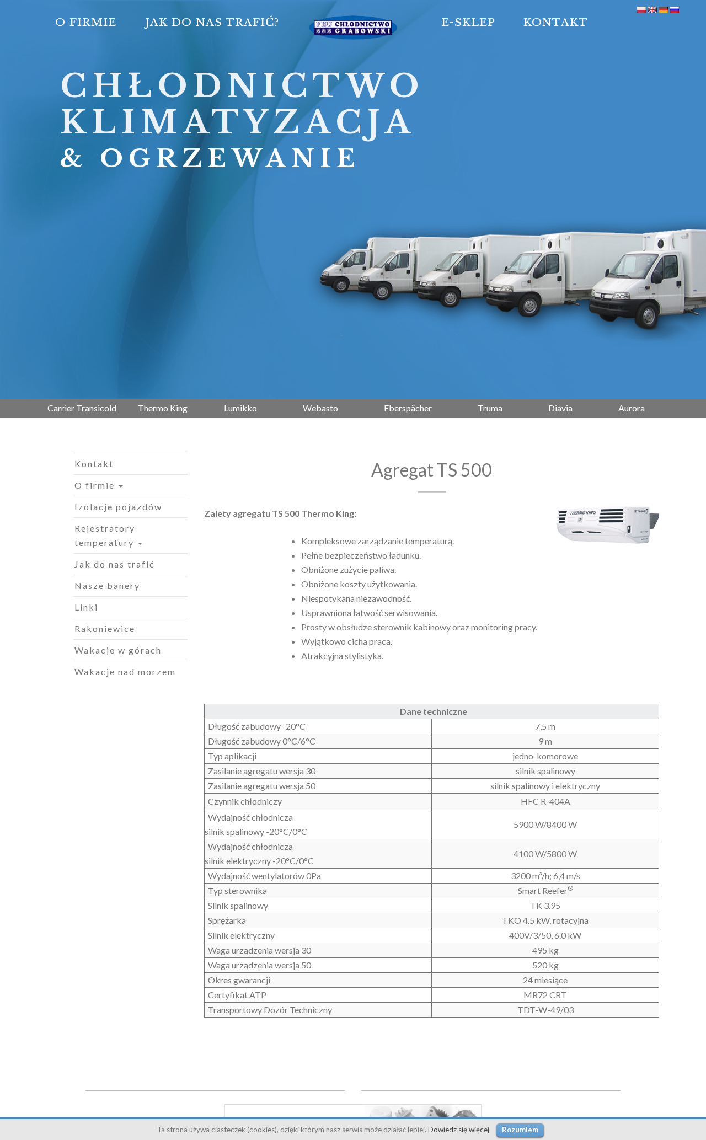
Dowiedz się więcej (458, 1129)
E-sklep (468, 22)
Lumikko (240, 408)
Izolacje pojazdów (118, 506)
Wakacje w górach (118, 650)
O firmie (85, 22)
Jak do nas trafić (114, 564)
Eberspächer (408, 408)
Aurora (631, 408)
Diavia (560, 408)
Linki (86, 607)
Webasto (320, 408)
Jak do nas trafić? (212, 22)
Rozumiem (520, 1129)
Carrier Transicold (81, 408)
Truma (490, 408)
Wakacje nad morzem (125, 671)
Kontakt (555, 22)
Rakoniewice (104, 628)
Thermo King (163, 408)
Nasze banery (107, 585)
